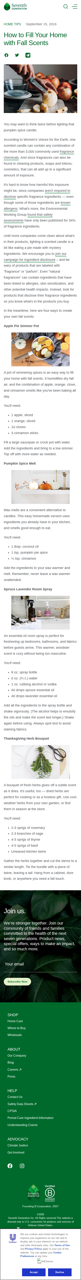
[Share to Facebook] (6, 55)
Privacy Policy (33, 1248)
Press (11, 1076)
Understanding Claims (22, 1125)
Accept (34, 1272)
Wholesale (15, 1035)
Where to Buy (17, 1028)
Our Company (17, 1055)
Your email (14, 964)
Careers (13, 1069)
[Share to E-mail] (27, 55)
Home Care (15, 1021)
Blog (11, 1062)
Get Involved (16, 1152)
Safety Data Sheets (20, 1104)
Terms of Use (62, 1245)
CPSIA (12, 1111)
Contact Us (15, 1097)
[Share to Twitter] (17, 55)
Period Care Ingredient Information (30, 1117)
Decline (59, 1272)
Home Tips (12, 24)
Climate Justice (18, 1145)
